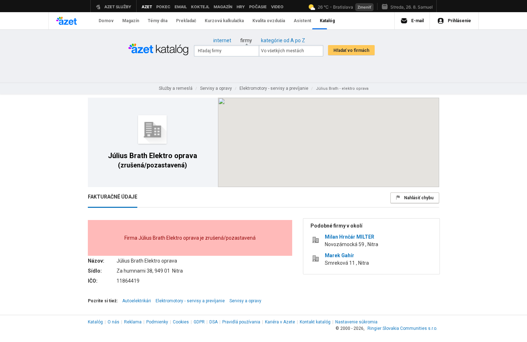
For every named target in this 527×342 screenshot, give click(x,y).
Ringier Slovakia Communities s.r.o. (402, 328)
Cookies (181, 321)
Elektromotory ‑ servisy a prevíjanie (190, 300)
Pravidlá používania (241, 321)
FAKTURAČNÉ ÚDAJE (112, 197)
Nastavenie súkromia (356, 321)
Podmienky (157, 321)
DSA (213, 321)
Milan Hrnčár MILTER (349, 237)
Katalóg (95, 321)
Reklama (133, 321)
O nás (113, 321)
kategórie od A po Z (283, 40)
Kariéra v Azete (280, 321)
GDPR (199, 321)
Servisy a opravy (245, 300)
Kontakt (315, 321)
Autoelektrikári (136, 300)
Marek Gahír (339, 255)
